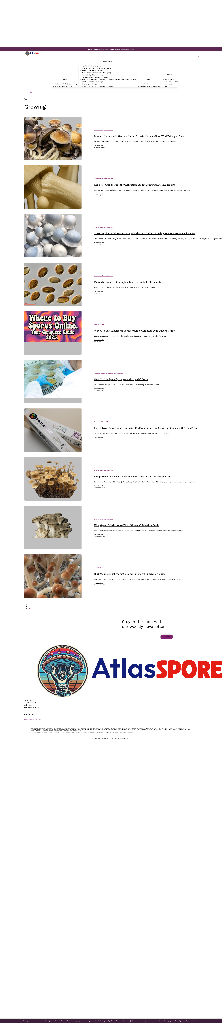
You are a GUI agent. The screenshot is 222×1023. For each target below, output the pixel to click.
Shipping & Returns (112, 741)
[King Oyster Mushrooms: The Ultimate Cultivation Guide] (53, 527)
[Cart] (111, 57)
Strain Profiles (98, 130)
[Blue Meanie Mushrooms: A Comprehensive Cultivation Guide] (53, 576)
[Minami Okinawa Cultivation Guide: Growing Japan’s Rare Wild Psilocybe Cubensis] (53, 138)
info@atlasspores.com (32, 719)
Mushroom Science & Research (103, 276)
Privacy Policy (100, 741)
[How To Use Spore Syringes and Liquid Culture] (53, 381)
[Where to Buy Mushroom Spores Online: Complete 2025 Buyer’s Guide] (53, 333)
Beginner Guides (108, 130)
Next (29, 609)
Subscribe (167, 637)
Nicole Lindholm (99, 145)
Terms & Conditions (125, 741)
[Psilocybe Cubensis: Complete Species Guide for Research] (53, 284)
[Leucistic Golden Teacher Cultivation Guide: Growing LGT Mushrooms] (53, 187)
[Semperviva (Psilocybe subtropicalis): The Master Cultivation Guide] (53, 479)
